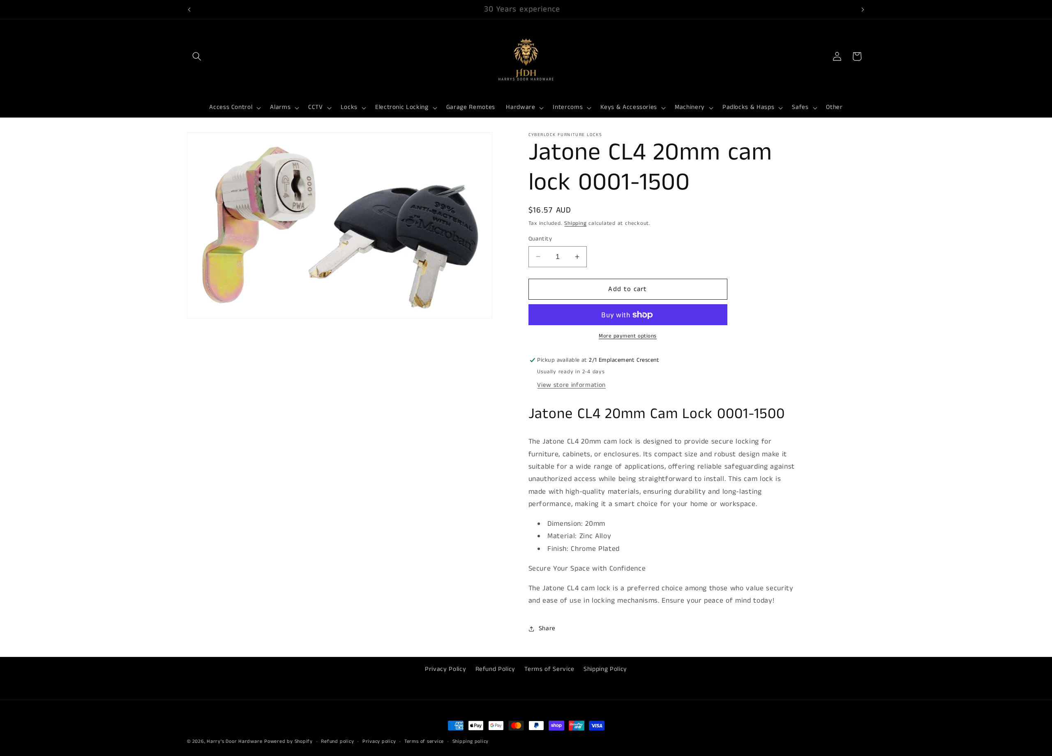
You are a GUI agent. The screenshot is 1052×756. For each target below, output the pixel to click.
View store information (571, 385)
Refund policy (337, 741)
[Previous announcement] (189, 9)
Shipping (575, 223)
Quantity (540, 239)
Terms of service (424, 741)
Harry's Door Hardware (234, 741)
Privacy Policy (445, 669)
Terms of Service (549, 669)
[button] (197, 56)
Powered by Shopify (288, 741)
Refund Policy (495, 669)
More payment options (628, 336)
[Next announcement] (863, 9)
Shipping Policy (605, 669)
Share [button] (547, 628)
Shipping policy (470, 741)
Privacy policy (379, 741)
